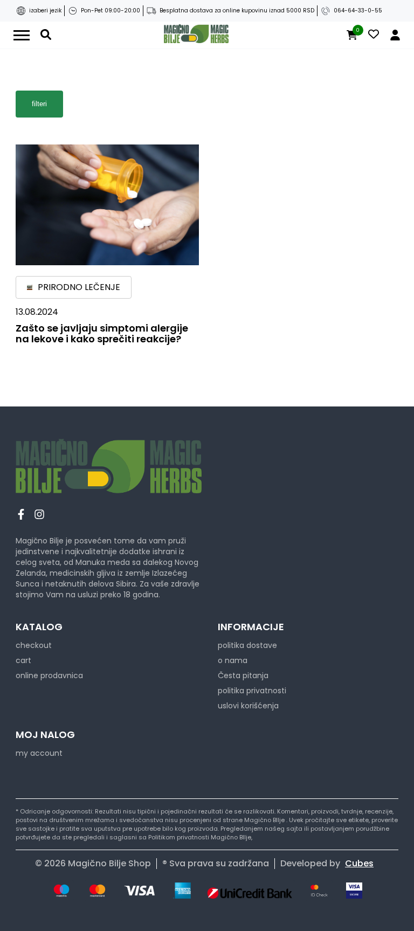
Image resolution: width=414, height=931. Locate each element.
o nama (232, 660)
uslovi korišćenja (248, 705)
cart (23, 660)
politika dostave (247, 645)
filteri (39, 104)
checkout (34, 645)
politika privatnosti (252, 690)
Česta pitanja (243, 675)
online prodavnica (49, 675)
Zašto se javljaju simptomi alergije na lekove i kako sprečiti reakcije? (102, 333)
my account (39, 753)
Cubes (359, 863)
